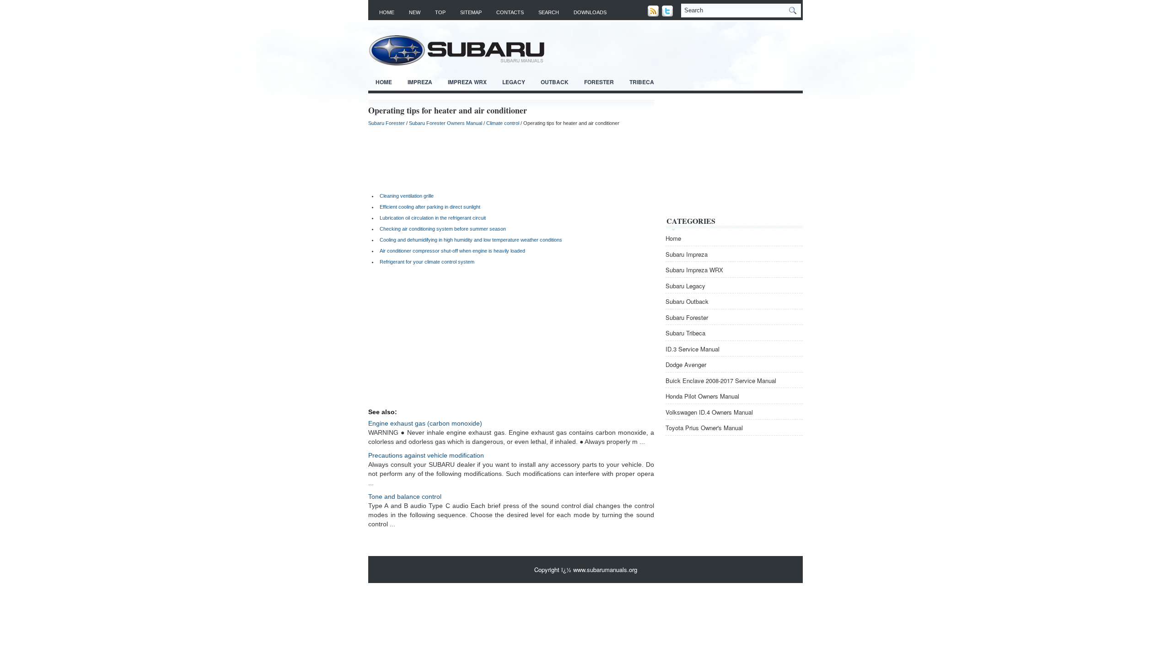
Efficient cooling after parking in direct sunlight (430, 207)
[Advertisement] (511, 158)
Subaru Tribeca (685, 333)
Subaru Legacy (685, 285)
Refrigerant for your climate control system (427, 262)
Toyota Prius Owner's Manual (704, 427)
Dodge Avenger (686, 364)
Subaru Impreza (687, 254)
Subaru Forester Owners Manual (445, 123)
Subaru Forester (386, 123)
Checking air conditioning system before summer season (443, 229)
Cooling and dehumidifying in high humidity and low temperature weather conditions (471, 240)
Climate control (502, 123)
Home (386, 12)
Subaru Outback (687, 301)
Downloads (590, 12)
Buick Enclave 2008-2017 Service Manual (721, 380)
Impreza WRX (467, 82)
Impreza (420, 82)
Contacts (510, 12)
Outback (555, 82)
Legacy (513, 82)
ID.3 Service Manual (693, 349)
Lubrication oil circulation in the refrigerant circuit (433, 218)
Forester (599, 82)
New (414, 12)
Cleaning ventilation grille (407, 196)
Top (440, 12)
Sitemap (471, 12)
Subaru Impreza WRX (694, 269)
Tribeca (641, 82)
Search (548, 12)
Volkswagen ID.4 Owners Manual (709, 412)
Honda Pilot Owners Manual (702, 396)
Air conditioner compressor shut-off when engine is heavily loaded (452, 251)
